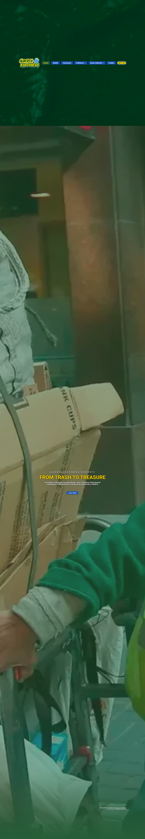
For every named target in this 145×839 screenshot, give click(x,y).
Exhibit (55, 63)
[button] (80, 63)
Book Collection (96, 63)
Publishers (80, 63)
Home (46, 63)
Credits (111, 63)
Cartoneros (67, 63)
